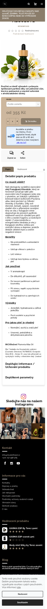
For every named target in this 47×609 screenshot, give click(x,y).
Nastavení (22, 594)
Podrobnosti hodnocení (23, 34)
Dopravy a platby (10, 486)
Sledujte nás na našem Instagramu (24, 402)
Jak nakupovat (8, 493)
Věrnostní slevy (9, 503)
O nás (4, 509)
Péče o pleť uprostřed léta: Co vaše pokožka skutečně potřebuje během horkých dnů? (22, 567)
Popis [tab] (7, 169)
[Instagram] (12, 463)
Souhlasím (22, 602)
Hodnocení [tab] (22, 169)
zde (19, 587)
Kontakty (6, 483)
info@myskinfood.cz (11, 455)
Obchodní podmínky (11, 496)
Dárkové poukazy (9, 506)
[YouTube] (18, 463)
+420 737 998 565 (9, 458)
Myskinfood (23, 26)
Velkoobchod (8, 489)
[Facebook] (5, 463)
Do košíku (32, 121)
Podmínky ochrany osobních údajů (17, 499)
